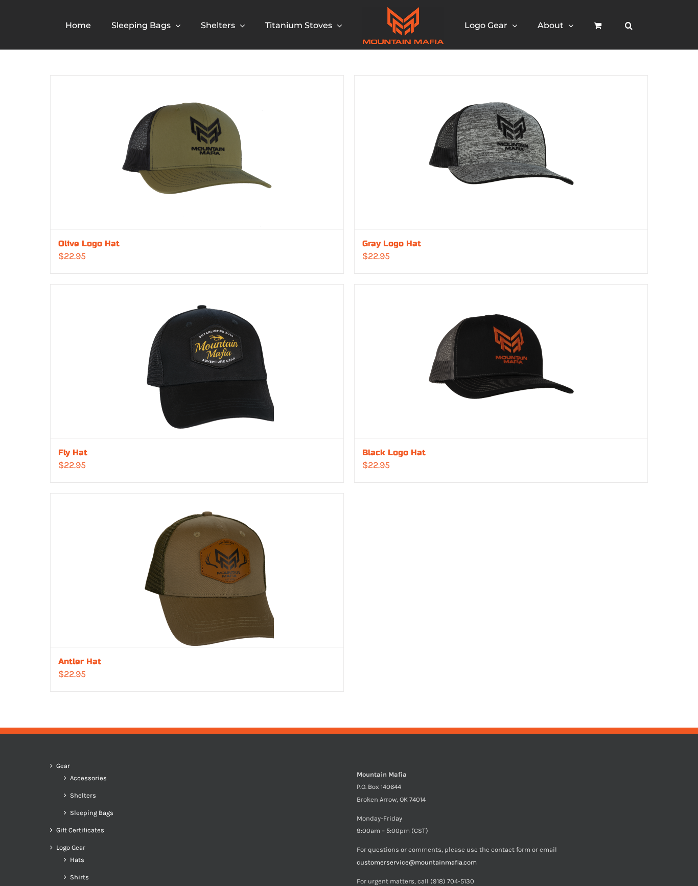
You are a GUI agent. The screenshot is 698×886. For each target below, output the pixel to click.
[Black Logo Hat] (501, 361)
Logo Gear (70, 848)
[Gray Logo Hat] (501, 152)
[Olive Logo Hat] (197, 152)
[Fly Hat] (197, 361)
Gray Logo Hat (391, 243)
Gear (63, 766)
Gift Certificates (80, 830)
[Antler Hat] (197, 570)
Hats (77, 860)
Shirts (79, 877)
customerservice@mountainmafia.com (417, 862)
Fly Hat (72, 452)
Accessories (88, 778)
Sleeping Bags (91, 813)
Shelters (83, 795)
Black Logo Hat (394, 452)
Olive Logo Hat (89, 243)
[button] (590, 25)
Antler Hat (79, 661)
